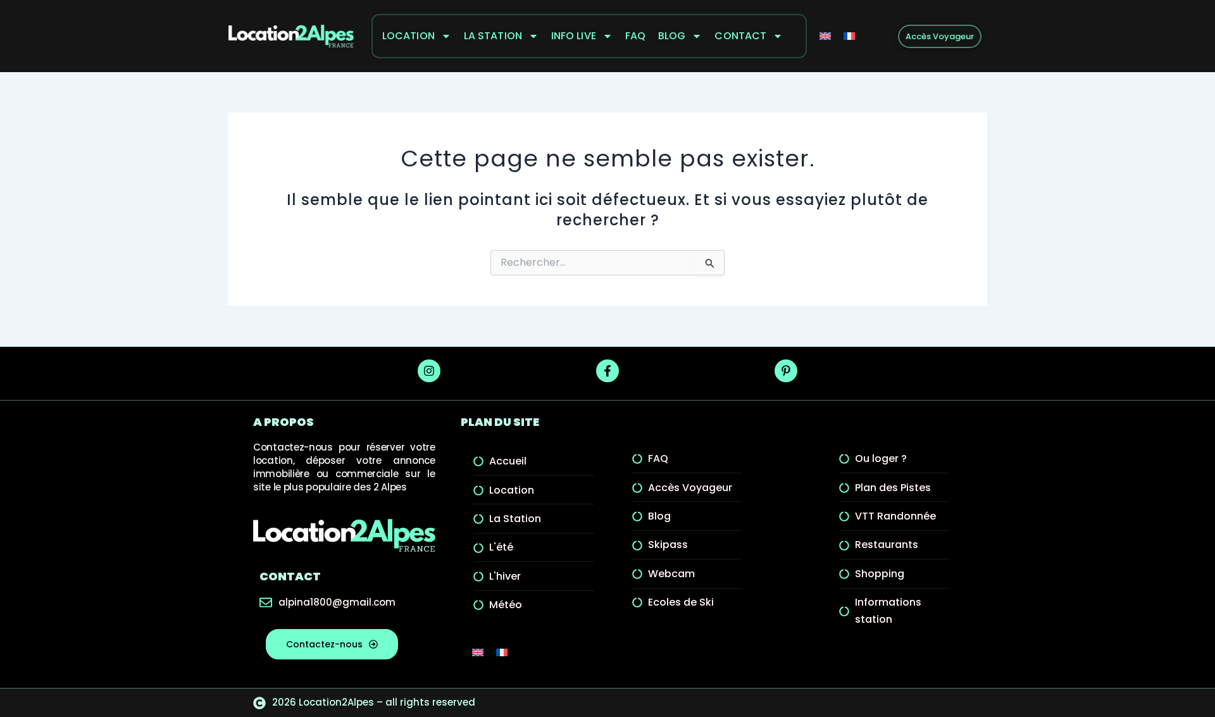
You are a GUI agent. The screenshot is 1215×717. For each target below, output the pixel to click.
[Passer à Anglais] (825, 36)
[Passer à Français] (849, 36)
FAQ (635, 35)
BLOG (671, 35)
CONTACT (740, 35)
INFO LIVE (573, 35)
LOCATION (408, 35)
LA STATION (493, 35)
